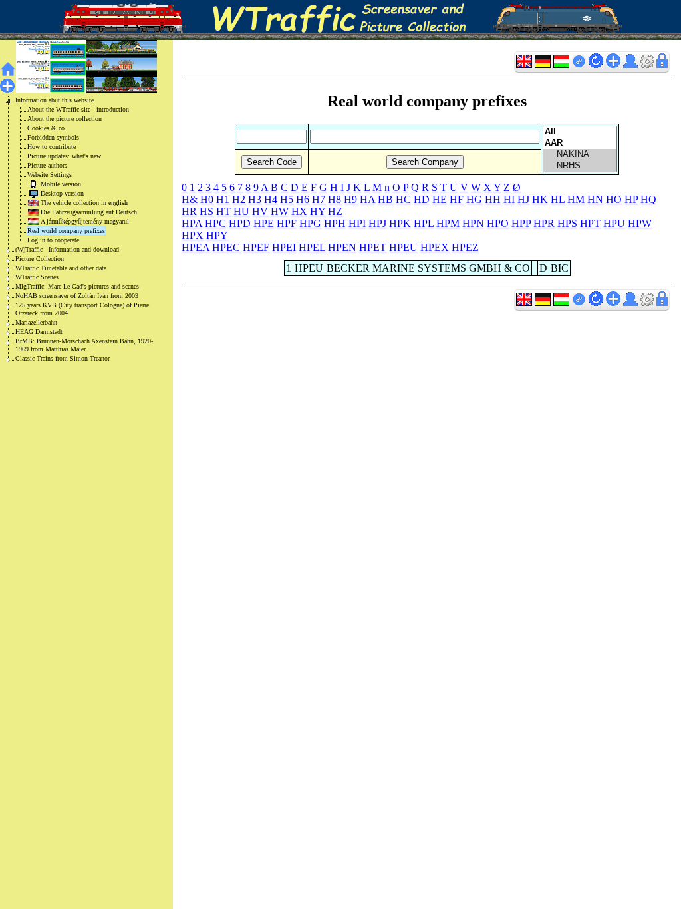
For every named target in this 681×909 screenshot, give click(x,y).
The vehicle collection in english (84, 202)
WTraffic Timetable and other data (60, 268)
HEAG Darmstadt (39, 331)
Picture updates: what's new (64, 156)
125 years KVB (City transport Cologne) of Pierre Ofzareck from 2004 (82, 309)
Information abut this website (54, 100)
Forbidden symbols (53, 137)
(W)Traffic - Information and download (67, 249)
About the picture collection (64, 118)
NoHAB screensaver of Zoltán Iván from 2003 (76, 295)
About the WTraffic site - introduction (78, 109)
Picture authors (47, 165)
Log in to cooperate (53, 240)
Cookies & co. (47, 128)
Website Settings (49, 174)
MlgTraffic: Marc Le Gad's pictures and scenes (77, 286)
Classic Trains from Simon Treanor (62, 358)
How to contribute (51, 146)
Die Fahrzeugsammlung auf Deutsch (89, 212)
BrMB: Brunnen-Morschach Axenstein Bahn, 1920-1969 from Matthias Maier (84, 345)
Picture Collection (39, 258)
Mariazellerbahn (36, 322)
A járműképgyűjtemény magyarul (85, 221)
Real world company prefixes (66, 230)
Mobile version (61, 184)
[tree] (76, 229)
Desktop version (62, 193)
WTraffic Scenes (37, 277)
